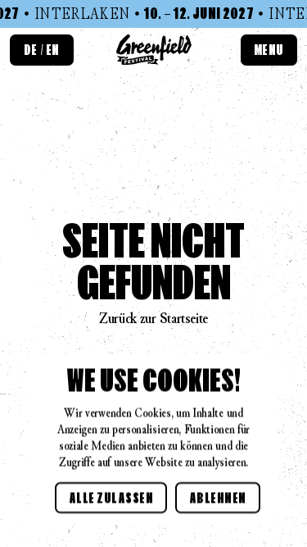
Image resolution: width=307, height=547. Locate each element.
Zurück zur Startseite (153, 318)
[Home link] (154, 49)
